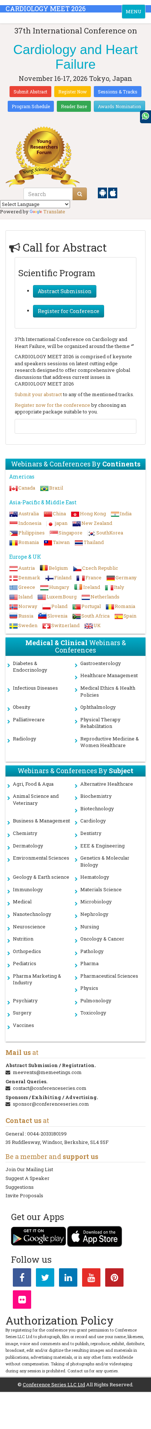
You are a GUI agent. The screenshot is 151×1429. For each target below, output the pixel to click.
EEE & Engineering (102, 845)
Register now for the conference (52, 405)
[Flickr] (22, 1301)
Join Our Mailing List (29, 1169)
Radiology (24, 738)
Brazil (56, 487)
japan (61, 523)
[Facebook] (22, 1279)
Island (25, 596)
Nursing (89, 926)
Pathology (92, 951)
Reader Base (74, 106)
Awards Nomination (119, 106)
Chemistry (25, 833)
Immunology (28, 889)
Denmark (29, 577)
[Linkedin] (68, 1279)
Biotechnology (97, 808)
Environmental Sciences (41, 857)
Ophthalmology (98, 707)
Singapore (70, 532)
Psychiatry (25, 1000)
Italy (119, 587)
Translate (54, 211)
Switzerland (65, 625)
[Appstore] (112, 192)
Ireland (91, 587)
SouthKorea (109, 532)
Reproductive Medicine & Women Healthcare (109, 742)
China (59, 513)
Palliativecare (29, 719)
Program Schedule (31, 106)
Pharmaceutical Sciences (109, 976)
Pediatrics (24, 963)
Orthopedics (27, 951)
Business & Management (41, 820)
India (126, 513)
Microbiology (96, 901)
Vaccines (23, 1025)
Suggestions (19, 1187)
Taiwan (61, 542)
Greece (26, 587)
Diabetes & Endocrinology (30, 666)
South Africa (95, 615)
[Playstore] (103, 192)
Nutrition (23, 938)
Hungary (59, 587)
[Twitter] (45, 1279)
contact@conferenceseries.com (49, 1088)
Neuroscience (29, 926)
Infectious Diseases (35, 688)
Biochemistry (96, 796)
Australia (28, 513)
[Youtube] (91, 1279)
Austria (26, 568)
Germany (126, 577)
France (93, 577)
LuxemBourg (62, 596)
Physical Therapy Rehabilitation (100, 723)
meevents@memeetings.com (47, 1072)
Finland (62, 577)
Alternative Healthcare (106, 784)
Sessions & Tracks (117, 92)
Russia (25, 615)
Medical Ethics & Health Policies (107, 691)
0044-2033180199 (47, 1133)
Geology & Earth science (41, 877)
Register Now (72, 92)
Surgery (22, 1012)
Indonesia (29, 523)
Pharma (89, 963)
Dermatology (28, 845)
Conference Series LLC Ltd (54, 1384)
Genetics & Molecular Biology (104, 861)
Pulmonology (95, 1000)
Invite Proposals (24, 1195)
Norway (27, 606)
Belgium (58, 568)
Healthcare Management (109, 675)
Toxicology (93, 1012)
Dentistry (91, 833)
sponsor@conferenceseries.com (51, 1104)
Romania (28, 542)
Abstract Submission (65, 291)
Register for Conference (68, 311)
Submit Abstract (30, 92)
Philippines (31, 532)
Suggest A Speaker (27, 1178)
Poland (59, 606)
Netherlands (105, 596)
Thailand (94, 542)
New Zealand (96, 523)
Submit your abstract (38, 394)
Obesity (21, 707)
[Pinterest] (114, 1279)
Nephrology (94, 914)
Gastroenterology (100, 663)
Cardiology (93, 820)
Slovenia (57, 615)
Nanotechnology (32, 914)
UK (97, 625)
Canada (26, 487)
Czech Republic (100, 568)
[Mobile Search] (80, 194)
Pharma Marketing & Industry (37, 979)
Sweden (27, 625)
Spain (130, 615)
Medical (22, 901)
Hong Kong (93, 513)
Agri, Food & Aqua (33, 784)
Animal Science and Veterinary (36, 799)
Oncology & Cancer (102, 938)
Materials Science (101, 889)
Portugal (91, 606)
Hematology (94, 877)
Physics (89, 988)
